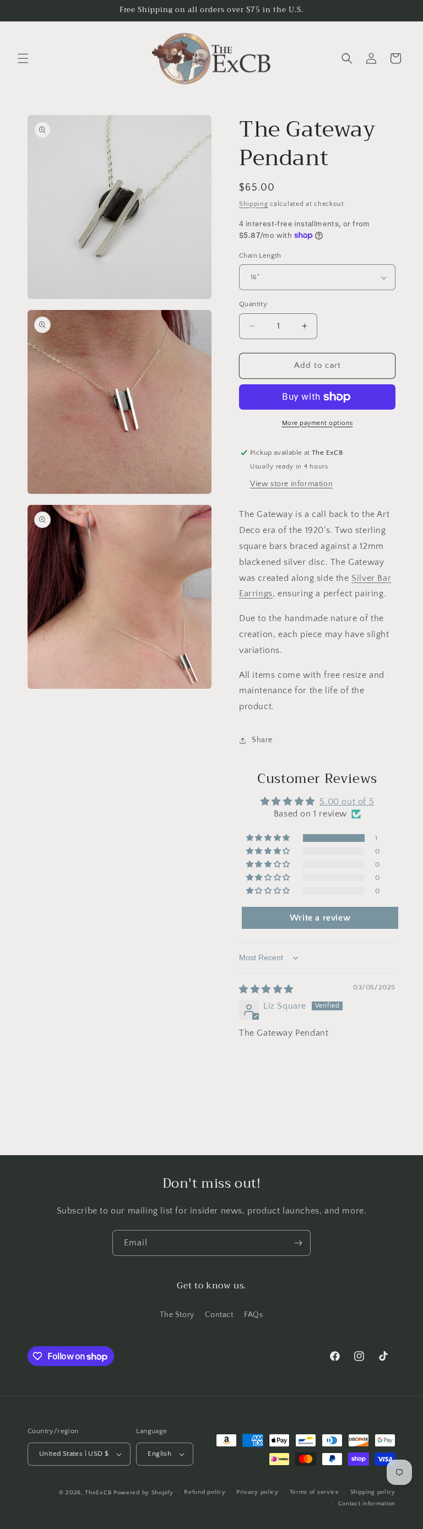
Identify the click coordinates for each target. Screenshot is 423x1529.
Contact (219, 1314)
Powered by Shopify (143, 1492)
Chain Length (260, 255)
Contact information (366, 1503)
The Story (177, 1314)
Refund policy (204, 1492)
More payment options (317, 423)
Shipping (253, 204)
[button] (23, 58)
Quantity (253, 304)
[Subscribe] (298, 1243)
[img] (266, 989)
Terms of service (314, 1492)
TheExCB (98, 1492)
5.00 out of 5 (346, 802)
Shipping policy (373, 1492)
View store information (291, 484)
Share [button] (262, 740)
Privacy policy (257, 1492)
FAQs (253, 1314)
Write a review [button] (320, 918)
